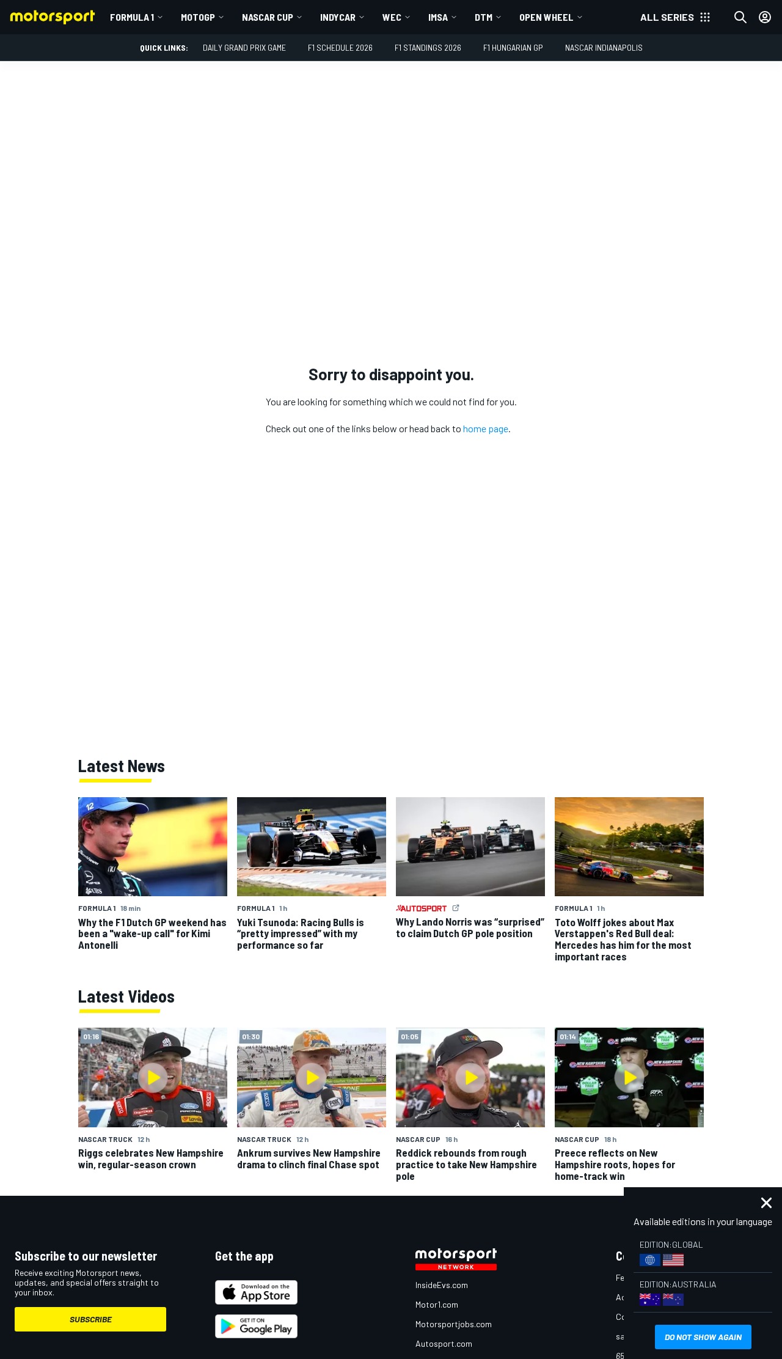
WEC (391, 17)
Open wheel (546, 17)
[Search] (740, 17)
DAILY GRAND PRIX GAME (244, 47)
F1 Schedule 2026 (340, 47)
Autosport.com (443, 1343)
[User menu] (765, 17)
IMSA (438, 17)
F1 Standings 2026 (428, 47)
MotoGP (198, 17)
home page (485, 428)
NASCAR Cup (267, 17)
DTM (483, 17)
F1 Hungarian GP (513, 47)
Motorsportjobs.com (453, 1324)
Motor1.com (436, 1304)
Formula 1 (132, 17)
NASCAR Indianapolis (604, 47)
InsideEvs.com (441, 1285)
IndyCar (338, 17)
